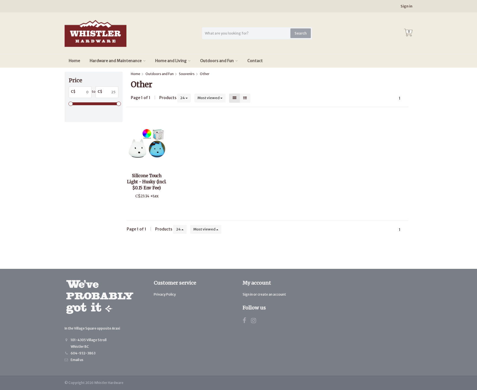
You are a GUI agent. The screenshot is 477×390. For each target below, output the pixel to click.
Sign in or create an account (264, 294)
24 (183, 97)
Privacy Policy (165, 294)
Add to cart (144, 206)
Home (74, 60)
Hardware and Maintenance (116, 60)
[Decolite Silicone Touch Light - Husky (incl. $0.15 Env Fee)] (147, 143)
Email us (77, 360)
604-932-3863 (83, 353)
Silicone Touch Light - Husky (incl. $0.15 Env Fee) (146, 181)
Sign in (406, 6)
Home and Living (171, 60)
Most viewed (208, 97)
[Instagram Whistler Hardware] (255, 321)
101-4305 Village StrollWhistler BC (89, 343)
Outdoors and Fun (217, 60)
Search (301, 33)
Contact (255, 60)
